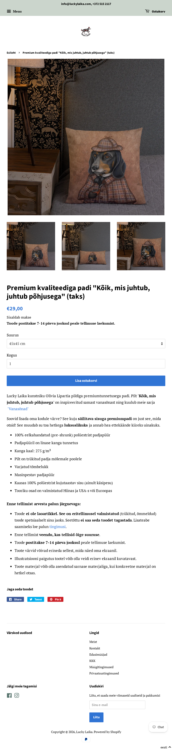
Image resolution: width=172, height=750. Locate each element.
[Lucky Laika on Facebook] (9, 696)
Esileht (11, 53)
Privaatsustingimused (104, 673)
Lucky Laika (84, 732)
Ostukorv (158, 11)
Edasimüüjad (98, 654)
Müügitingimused (101, 667)
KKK (92, 661)
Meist (93, 642)
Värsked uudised (19, 632)
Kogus (12, 355)
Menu (17, 11)
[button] (166, 747)
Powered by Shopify (107, 732)
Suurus (13, 335)
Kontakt (94, 648)
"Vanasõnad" (18, 408)
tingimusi (57, 526)
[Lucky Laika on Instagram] (16, 696)
